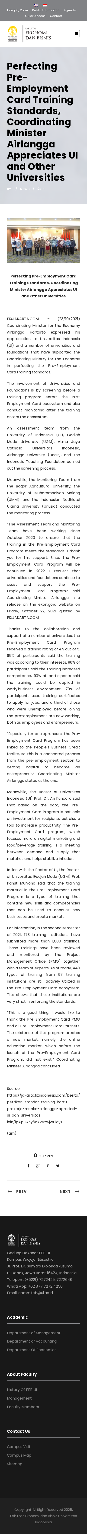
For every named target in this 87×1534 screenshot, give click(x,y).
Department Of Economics (31, 1350)
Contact (56, 16)
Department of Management (34, 1333)
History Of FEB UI (22, 1389)
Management (19, 1398)
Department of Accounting (32, 1341)
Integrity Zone (17, 10)
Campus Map (19, 1455)
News (25, 189)
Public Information (45, 10)
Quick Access (35, 16)
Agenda (70, 10)
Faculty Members (23, 1407)
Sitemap (14, 1464)
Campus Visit (19, 1446)
